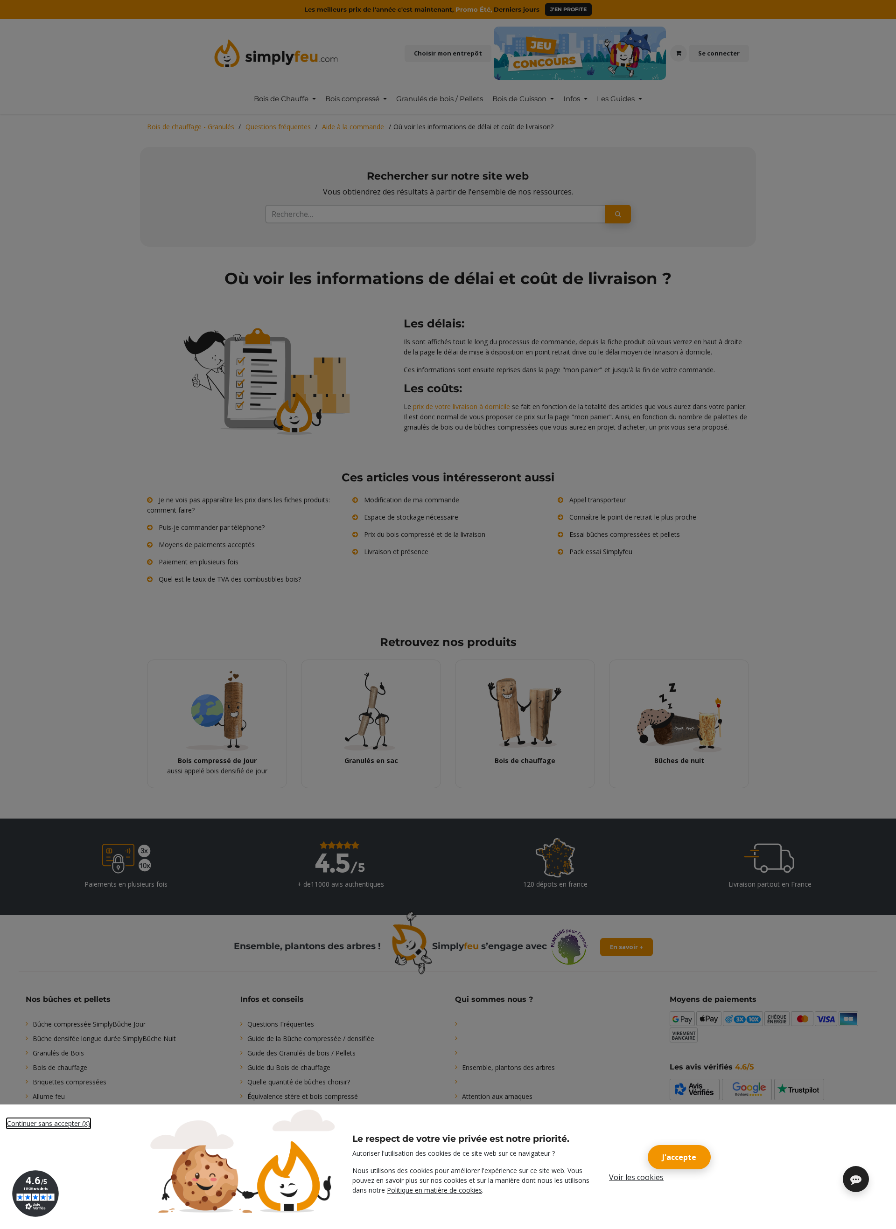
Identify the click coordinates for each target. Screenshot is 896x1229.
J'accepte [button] (679, 1157)
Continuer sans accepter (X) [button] (48, 1123)
